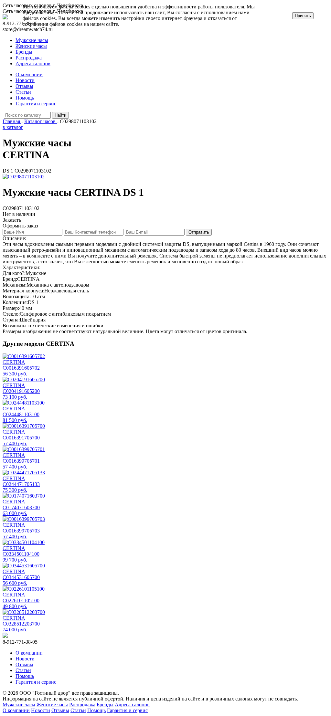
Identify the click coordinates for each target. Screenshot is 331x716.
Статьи (23, 92)
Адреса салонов (33, 63)
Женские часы (31, 46)
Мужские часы (32, 40)
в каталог (13, 127)
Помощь (25, 97)
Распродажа (29, 57)
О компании (29, 74)
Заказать (12, 220)
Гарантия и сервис (36, 103)
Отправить (198, 232)
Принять (303, 15)
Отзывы (24, 86)
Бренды (24, 52)
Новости (25, 80)
